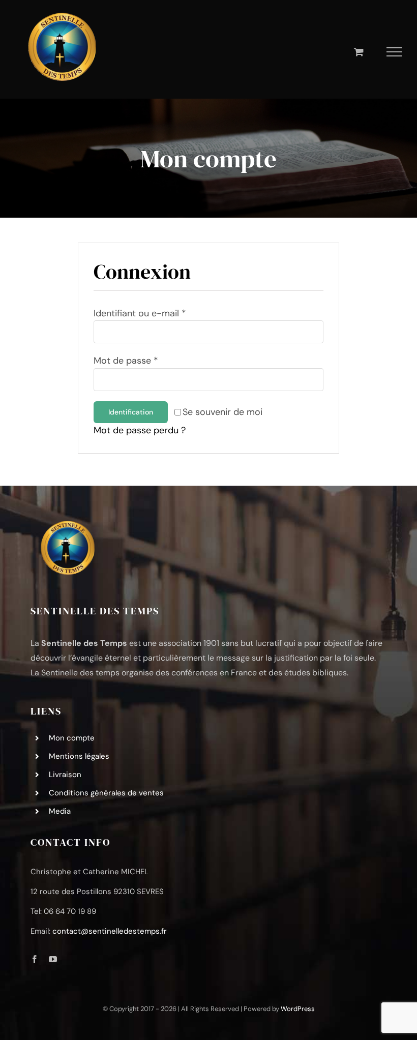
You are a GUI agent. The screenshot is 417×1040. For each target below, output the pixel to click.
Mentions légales (79, 756)
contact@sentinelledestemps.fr (109, 931)
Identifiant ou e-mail (140, 313)
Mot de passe (126, 360)
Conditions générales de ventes (106, 793)
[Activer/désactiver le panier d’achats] (359, 51)
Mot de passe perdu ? (140, 430)
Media (60, 811)
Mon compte (72, 738)
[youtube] (53, 959)
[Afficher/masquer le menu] (394, 51)
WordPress (298, 1008)
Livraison (65, 774)
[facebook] (35, 959)
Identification (130, 412)
